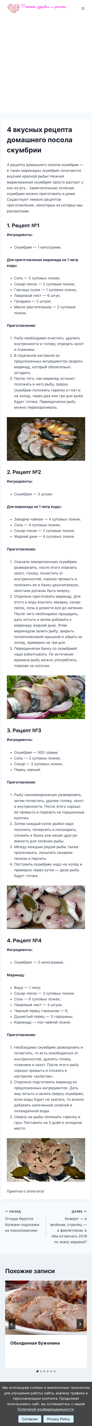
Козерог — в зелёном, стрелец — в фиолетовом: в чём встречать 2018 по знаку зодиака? (68, 1227)
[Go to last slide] (12, 1324)
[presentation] (46, 1308)
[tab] (37, 1371)
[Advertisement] (46, 65)
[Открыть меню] (83, 8)
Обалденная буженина (35, 1343)
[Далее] (80, 1324)
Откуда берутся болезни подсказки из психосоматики (22, 1221)
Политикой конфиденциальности (45, 1409)
